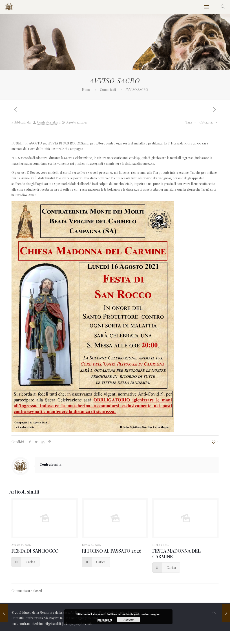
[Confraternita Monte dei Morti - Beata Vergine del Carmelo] (8, 7)
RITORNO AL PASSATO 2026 (111, 550)
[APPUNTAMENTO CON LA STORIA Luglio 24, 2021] (4, 613)
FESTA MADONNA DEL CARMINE (176, 553)
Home (86, 89)
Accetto (129, 619)
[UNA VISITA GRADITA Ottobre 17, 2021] (226, 613)
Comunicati (108, 89)
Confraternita (47, 122)
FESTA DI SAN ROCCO (35, 550)
